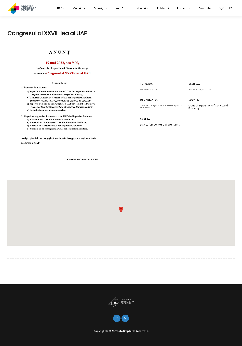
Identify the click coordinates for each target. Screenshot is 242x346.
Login (221, 8)
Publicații (163, 8)
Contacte (205, 8)
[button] (121, 210)
